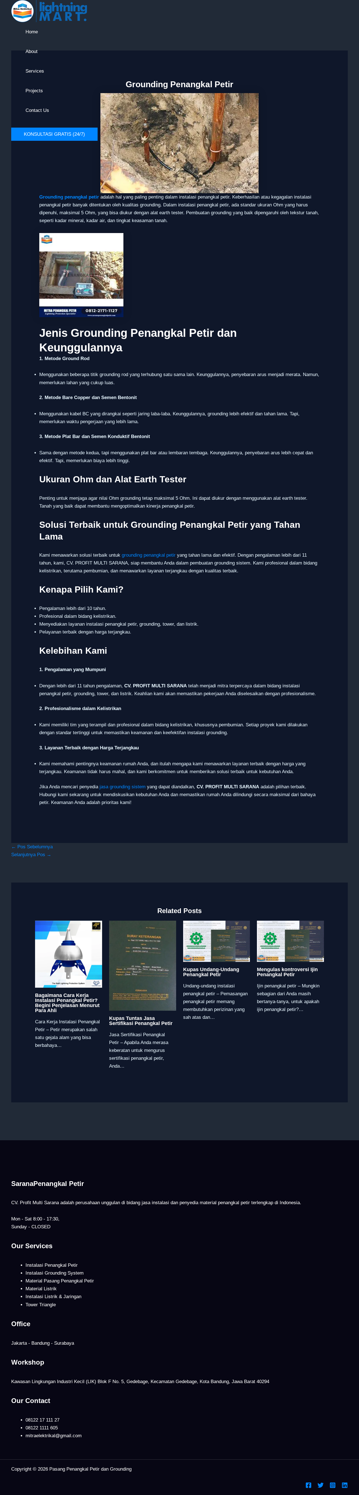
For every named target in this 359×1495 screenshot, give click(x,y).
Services (35, 71)
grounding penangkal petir (149, 555)
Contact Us (37, 110)
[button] (54, 134)
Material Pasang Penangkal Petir (60, 1281)
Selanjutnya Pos (31, 854)
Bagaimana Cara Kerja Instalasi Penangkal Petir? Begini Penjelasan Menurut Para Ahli (67, 1002)
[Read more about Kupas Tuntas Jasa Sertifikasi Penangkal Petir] (142, 965)
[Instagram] (333, 1486)
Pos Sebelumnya (32, 846)
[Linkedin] (345, 1486)
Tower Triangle (41, 1304)
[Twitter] (320, 1486)
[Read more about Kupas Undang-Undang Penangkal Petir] (216, 941)
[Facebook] (308, 1486)
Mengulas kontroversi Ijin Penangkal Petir (287, 972)
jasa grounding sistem (123, 786)
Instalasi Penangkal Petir (52, 1265)
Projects (34, 90)
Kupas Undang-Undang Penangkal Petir (211, 972)
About (32, 51)
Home (32, 31)
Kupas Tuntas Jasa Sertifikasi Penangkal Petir (140, 1020)
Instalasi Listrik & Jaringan (53, 1296)
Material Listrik (41, 1288)
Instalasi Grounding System (55, 1273)
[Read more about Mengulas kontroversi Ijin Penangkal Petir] (290, 941)
